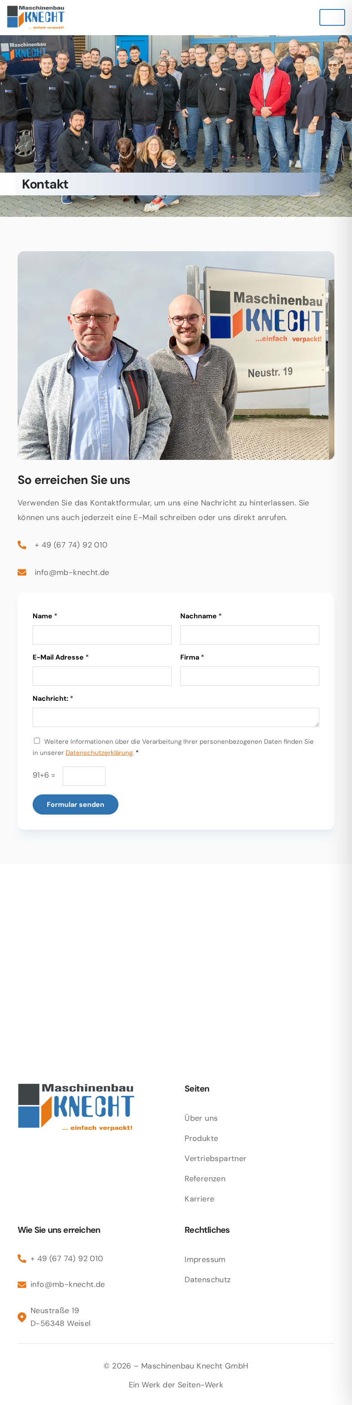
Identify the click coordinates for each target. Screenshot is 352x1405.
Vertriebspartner (215, 1158)
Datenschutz (208, 1279)
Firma (192, 657)
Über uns (201, 1118)
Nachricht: (53, 698)
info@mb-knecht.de (72, 572)
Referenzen (205, 1179)
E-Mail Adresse (61, 657)
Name (45, 616)
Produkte (201, 1138)
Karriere (199, 1199)
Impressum (205, 1259)
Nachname (201, 616)
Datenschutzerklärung (99, 752)
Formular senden (75, 804)
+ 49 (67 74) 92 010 (71, 545)
